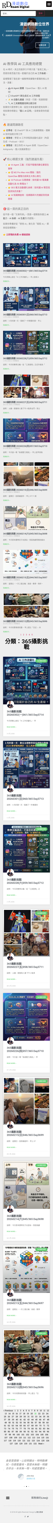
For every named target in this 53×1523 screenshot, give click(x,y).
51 (13, 1422)
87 (13, 1431)
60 (47, 1422)
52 (17, 1422)
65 (21, 1425)
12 (48, 1410)
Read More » (11, 727)
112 (29, 1437)
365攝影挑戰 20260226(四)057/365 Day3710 (25, 446)
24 (47, 1413)
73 (5, 1428)
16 (17, 1413)
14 (9, 1413)
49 (6, 1422)
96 (48, 1431)
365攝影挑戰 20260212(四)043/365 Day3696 (25, 621)
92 (32, 1431)
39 (13, 1419)
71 (44, 1425)
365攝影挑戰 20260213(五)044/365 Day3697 (25, 577)
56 (32, 1422)
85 (5, 1431)
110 (20, 1437)
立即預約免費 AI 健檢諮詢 (18, 234)
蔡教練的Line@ (39, 1497)
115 (42, 1437)
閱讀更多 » (6, 281)
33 (36, 1416)
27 (13, 1416)
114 (38, 1437)
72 (48, 1425)
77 (21, 1428)
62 (9, 1425)
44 (32, 1419)
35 (44, 1416)
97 (6, 1434)
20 (32, 1413)
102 (27, 1434)
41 (21, 1419)
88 (17, 1431)
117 (5, 1440)
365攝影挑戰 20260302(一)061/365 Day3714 (25, 270)
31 (28, 1416)
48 (48, 1419)
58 (40, 1422)
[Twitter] (28, 1516)
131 (30, 1443)
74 (9, 1428)
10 (41, 1410)
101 (22, 1434)
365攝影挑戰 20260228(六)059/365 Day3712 (25, 358)
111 (24, 1437)
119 (14, 1440)
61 (5, 1425)
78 (25, 1428)
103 (32, 1434)
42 (24, 1419)
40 (17, 1419)
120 (19, 1440)
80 (32, 1428)
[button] (49, 4)
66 (24, 1425)
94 (40, 1431)
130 (25, 1443)
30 (25, 1416)
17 (20, 1413)
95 (44, 1431)
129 (20, 1443)
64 (17, 1425)
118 (10, 1440)
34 (40, 1416)
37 (5, 1419)
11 (44, 1410)
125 (42, 1440)
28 (17, 1416)
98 (10, 1434)
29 (21, 1416)
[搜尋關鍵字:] (18, 13)
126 (47, 1440)
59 (44, 1422)
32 (32, 1416)
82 (40, 1428)
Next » (41, 1443)
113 (33, 1437)
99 (14, 1434)
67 (28, 1425)
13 (6, 1413)
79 (28, 1428)
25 (5, 1416)
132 (35, 1443)
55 (28, 1422)
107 (6, 1437)
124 (38, 1440)
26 (9, 1416)
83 (44, 1428)
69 (36, 1425)
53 (21, 1422)
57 (36, 1422)
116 (47, 1437)
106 (46, 1434)
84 (48, 1428)
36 (48, 1416)
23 (43, 1413)
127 (11, 1443)
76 (17, 1428)
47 (44, 1419)
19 (28, 1413)
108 (10, 1437)
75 (13, 1428)
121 (23, 1440)
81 (36, 1428)
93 (36, 1431)
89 (21, 1431)
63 (13, 1425)
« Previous (8, 1410)
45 (36, 1419)
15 (13, 1413)
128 (16, 1443)
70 (40, 1425)
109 (15, 1437)
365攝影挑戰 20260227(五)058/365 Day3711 (25, 402)
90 (25, 1431)
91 (28, 1431)
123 (33, 1440)
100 (18, 1434)
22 (39, 1413)
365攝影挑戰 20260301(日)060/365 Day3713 (25, 314)
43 (28, 1419)
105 (41, 1434)
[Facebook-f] (25, 1516)
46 (40, 1419)
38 (9, 1419)
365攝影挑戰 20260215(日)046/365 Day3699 (25, 490)
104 (37, 1434)
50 (10, 1422)
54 (25, 1422)
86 (9, 1431)
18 (24, 1413)
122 (28, 1440)
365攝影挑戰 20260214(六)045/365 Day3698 (25, 533)
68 (32, 1425)
